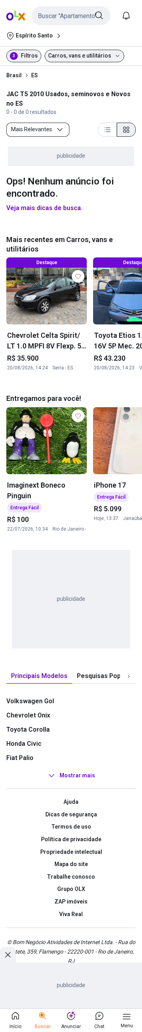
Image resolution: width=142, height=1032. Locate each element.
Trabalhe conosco (71, 877)
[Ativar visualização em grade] (126, 130)
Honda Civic (23, 743)
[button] (71, 15)
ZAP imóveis (71, 901)
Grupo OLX (71, 889)
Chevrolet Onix (28, 715)
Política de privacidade (71, 839)
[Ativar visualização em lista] (107, 130)
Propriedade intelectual (71, 852)
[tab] (39, 676)
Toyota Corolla (28, 729)
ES (34, 75)
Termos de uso (71, 826)
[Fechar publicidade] (8, 955)
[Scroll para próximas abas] (128, 676)
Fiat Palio (20, 758)
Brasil (14, 75)
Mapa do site (71, 864)
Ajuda (71, 802)
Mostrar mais (77, 775)
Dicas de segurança (71, 814)
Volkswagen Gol (30, 701)
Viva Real (71, 914)
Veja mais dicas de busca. (44, 208)
